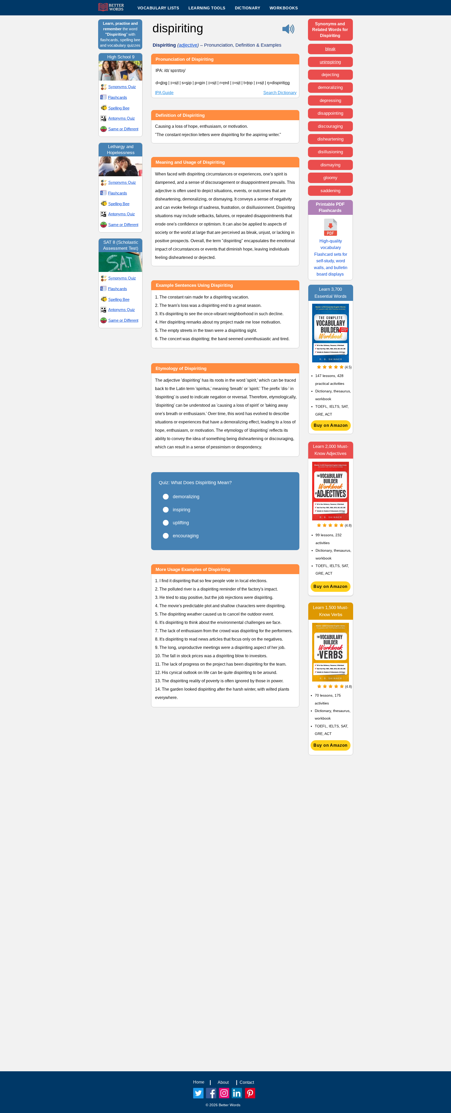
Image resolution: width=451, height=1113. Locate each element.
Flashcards (117, 97)
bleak (330, 48)
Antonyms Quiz (121, 118)
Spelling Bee (118, 108)
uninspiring (330, 61)
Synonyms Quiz (122, 86)
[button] (206, 8)
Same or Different (123, 129)
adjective (188, 45)
